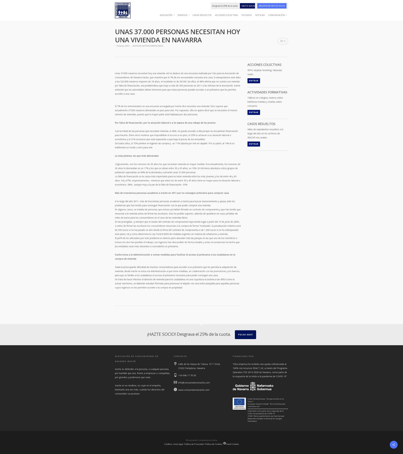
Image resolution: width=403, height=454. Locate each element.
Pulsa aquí (245, 334)
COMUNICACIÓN (276, 15)
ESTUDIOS (246, 15)
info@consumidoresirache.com (194, 382)
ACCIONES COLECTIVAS (226, 15)
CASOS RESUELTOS (202, 15)
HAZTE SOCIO (248, 5)
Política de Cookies (213, 444)
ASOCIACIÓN (166, 15)
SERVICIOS (182, 15)
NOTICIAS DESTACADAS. (152, 46)
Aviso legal (178, 444)
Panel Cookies (232, 444)
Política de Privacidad (194, 444)
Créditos (168, 444)
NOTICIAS (260, 15)
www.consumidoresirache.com (194, 389)
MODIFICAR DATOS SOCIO (272, 5)
